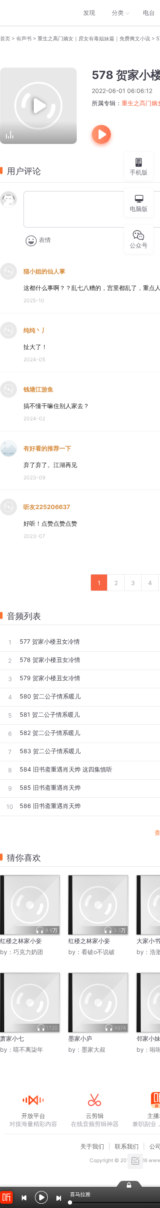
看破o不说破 (98, 951)
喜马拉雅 (33, 12)
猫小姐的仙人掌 (44, 271)
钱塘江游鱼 (38, 389)
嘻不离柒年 (28, 1049)
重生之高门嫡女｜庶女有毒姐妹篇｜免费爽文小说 (94, 38)
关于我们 (92, 1146)
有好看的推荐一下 (47, 448)
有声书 (24, 38)
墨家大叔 (93, 1049)
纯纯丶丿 (35, 330)
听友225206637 (46, 506)
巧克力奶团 (28, 951)
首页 (5, 38)
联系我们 (127, 1146)
